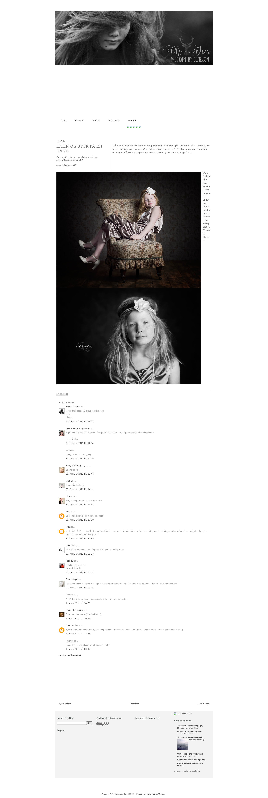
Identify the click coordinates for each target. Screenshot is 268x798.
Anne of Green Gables (185, 734)
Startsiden (134, 704)
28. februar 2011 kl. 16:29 (80, 520)
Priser (96, 120)
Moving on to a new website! (188, 728)
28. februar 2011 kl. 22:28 (80, 554)
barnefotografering (78, 157)
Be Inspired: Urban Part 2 (186, 756)
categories (114, 120)
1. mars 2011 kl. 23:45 (78, 649)
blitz (90, 157)
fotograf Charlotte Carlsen (67, 159)
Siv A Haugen (72, 579)
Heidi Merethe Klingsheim (77, 428)
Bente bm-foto (72, 625)
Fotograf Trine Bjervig (75, 465)
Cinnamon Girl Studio (155, 794)
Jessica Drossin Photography (190, 737)
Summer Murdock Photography (191, 760)
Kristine (69, 496)
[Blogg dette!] (60, 394)
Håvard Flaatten (73, 406)
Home (63, 120)
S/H (81, 159)
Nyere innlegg (65, 704)
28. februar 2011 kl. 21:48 (80, 538)
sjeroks (69, 511)
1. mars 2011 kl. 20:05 (78, 618)
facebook (188, 714)
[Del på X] (63, 394)
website (132, 120)
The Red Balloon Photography (190, 726)
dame (68, 450)
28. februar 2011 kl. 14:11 (80, 489)
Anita (68, 527)
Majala (69, 481)
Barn (67, 157)
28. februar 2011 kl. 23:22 (80, 572)
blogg (94, 157)
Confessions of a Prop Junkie (190, 754)
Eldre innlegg (203, 704)
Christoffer (70, 545)
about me (79, 120)
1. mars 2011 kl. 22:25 (78, 634)
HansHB (69, 561)
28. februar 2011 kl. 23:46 (80, 588)
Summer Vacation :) (196, 740)
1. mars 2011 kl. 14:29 (78, 603)
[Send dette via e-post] (57, 394)
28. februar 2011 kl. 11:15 (80, 421)
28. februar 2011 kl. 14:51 (80, 504)
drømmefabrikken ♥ (74, 610)
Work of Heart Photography (189, 731)
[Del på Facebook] (66, 394)
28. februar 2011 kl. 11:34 (80, 443)
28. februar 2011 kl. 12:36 (80, 458)
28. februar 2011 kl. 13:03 (80, 474)
